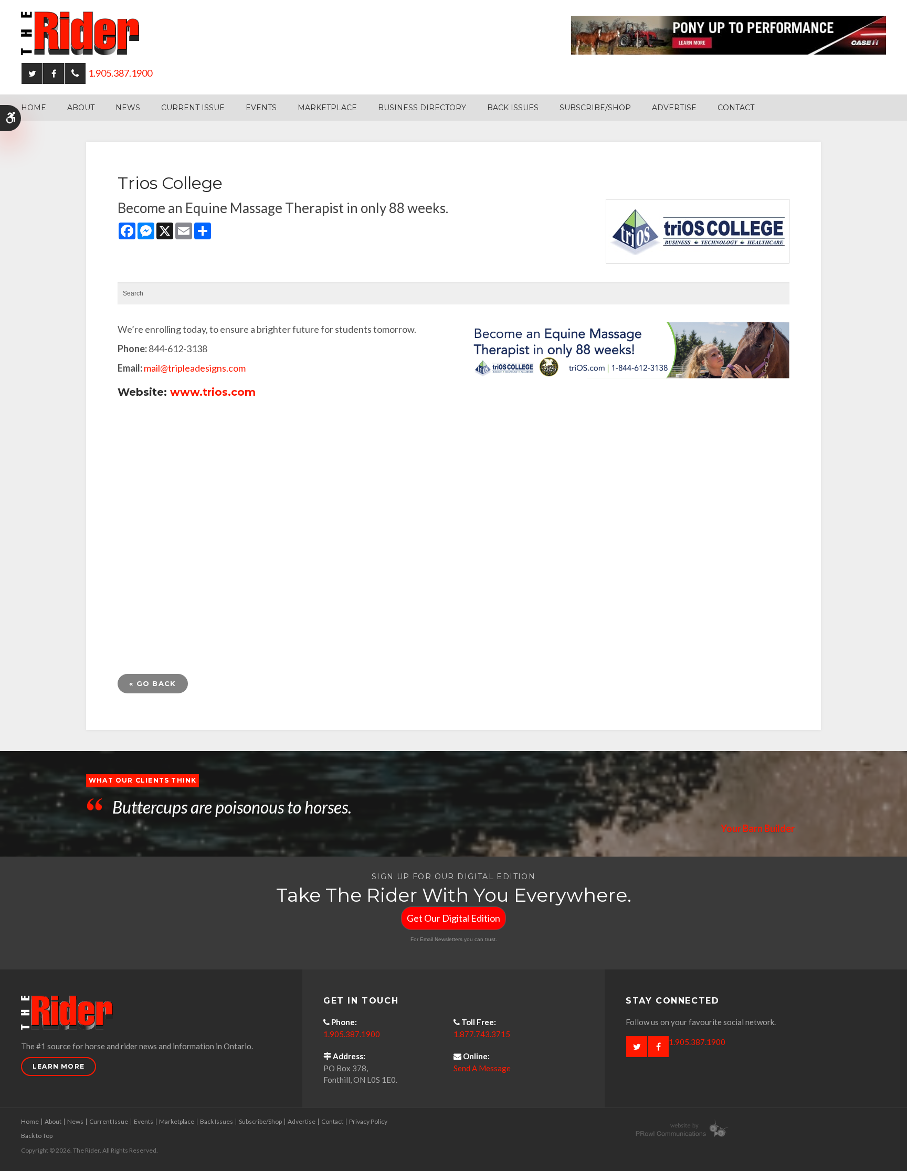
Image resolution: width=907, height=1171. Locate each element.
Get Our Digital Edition (453, 918)
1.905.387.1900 (120, 73)
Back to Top (36, 1136)
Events (261, 107)
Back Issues (513, 107)
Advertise (674, 107)
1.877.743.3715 (482, 1034)
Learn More (59, 1066)
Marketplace (327, 107)
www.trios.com (213, 392)
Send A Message (482, 1068)
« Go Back (152, 683)
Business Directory (422, 107)
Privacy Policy (368, 1121)
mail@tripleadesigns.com (195, 368)
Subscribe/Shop (595, 107)
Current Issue (193, 107)
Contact (736, 107)
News (127, 107)
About (80, 107)
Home (33, 107)
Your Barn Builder (758, 828)
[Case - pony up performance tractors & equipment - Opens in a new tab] (728, 34)
